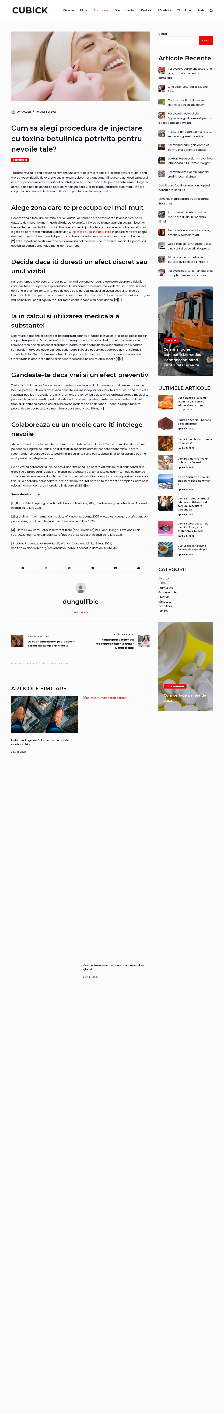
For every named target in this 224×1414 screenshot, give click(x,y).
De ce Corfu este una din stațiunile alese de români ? (194, 480)
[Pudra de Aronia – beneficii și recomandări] (165, 423)
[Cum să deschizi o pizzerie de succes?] (165, 443)
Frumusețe (100, 10)
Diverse (68, 10)
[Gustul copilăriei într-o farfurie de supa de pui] (165, 549)
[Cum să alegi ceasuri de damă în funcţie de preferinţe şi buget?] (165, 528)
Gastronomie (124, 10)
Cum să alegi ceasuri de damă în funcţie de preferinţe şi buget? (193, 527)
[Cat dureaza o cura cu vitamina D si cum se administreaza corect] (165, 402)
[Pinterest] (69, 568)
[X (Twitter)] (46, 568)
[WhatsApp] (115, 568)
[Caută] (211, 10)
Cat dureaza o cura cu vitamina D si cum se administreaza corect (192, 401)
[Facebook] (22, 568)
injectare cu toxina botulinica (91, 232)
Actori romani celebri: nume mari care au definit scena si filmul (182, 217)
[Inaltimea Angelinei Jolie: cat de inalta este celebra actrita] (44, 714)
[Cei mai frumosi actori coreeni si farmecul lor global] (116, 827)
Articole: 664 (81, 612)
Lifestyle (145, 10)
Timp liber (184, 10)
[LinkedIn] (92, 568)
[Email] (138, 568)
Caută (162, 34)
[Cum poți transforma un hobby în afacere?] (165, 462)
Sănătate (164, 10)
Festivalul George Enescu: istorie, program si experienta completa (185, 73)
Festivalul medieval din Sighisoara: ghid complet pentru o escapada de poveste (185, 118)
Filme (83, 10)
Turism (202, 10)
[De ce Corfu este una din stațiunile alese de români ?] (165, 481)
